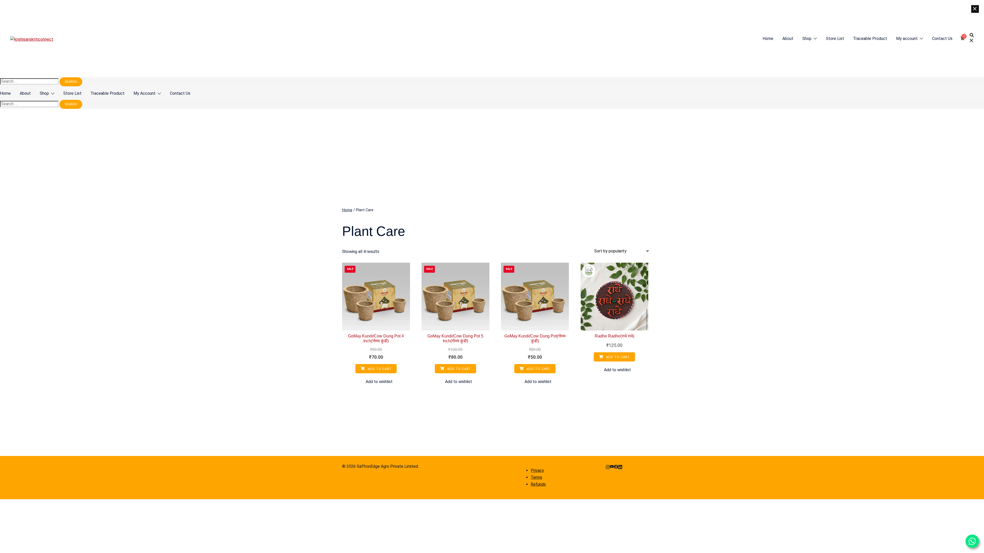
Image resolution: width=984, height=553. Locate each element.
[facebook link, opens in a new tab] (616, 466)
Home (768, 38)
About (787, 38)
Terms (536, 477)
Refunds (538, 484)
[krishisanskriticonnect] (31, 39)
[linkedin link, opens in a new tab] (620, 466)
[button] (376, 381)
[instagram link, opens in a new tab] (608, 466)
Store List (835, 38)
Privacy (537, 470)
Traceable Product (870, 38)
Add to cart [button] (379, 369)
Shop (807, 38)
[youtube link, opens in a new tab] (612, 466)
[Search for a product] (972, 38)
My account (907, 38)
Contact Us (942, 38)
